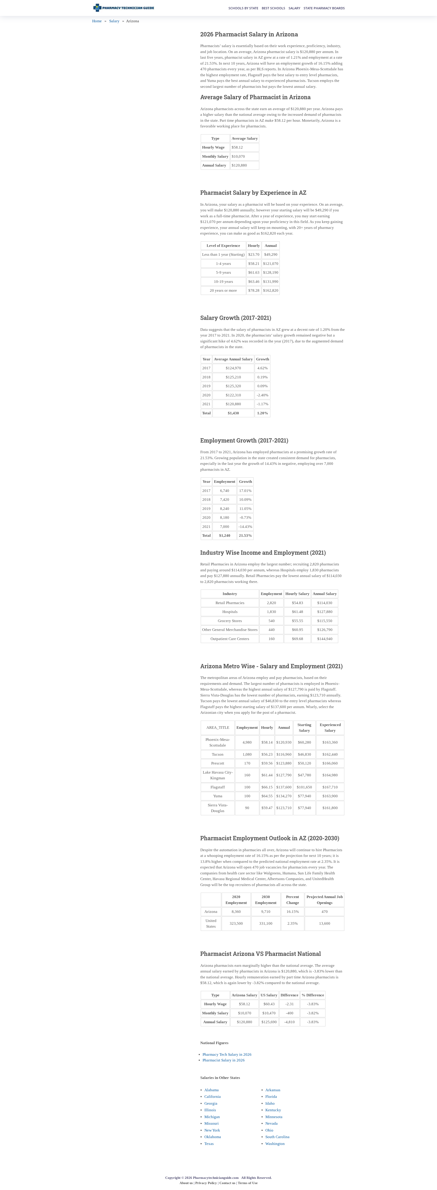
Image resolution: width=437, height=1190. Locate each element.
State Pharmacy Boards (324, 8)
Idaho (270, 1103)
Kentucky (273, 1110)
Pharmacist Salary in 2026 (224, 1060)
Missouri (211, 1123)
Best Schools (273, 8)
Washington (275, 1144)
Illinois (210, 1110)
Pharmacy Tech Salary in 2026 (227, 1054)
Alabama (211, 1090)
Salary (294, 8)
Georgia (210, 1103)
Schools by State (243, 8)
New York (212, 1130)
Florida (271, 1096)
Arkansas (272, 1090)
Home (97, 21)
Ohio (269, 1130)
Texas (209, 1144)
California (212, 1096)
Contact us (227, 1183)
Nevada (271, 1123)
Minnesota (273, 1117)
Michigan (212, 1117)
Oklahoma (212, 1137)
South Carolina (277, 1137)
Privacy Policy (206, 1183)
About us (186, 1183)
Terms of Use (248, 1183)
